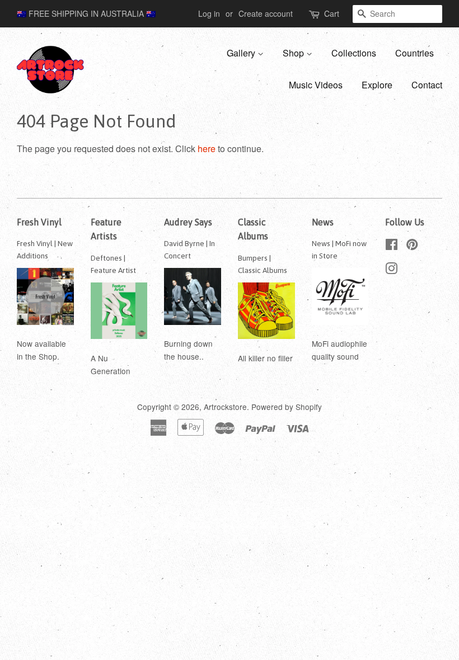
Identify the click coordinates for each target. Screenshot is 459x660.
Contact (426, 84)
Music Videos (316, 84)
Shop (294, 52)
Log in (209, 13)
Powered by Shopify (286, 406)
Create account (265, 13)
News (323, 222)
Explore (377, 84)
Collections (353, 52)
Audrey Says (188, 222)
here (207, 148)
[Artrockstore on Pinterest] (412, 246)
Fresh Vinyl (39, 222)
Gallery (242, 52)
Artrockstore (225, 406)
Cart (331, 13)
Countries (414, 52)
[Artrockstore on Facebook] (391, 246)
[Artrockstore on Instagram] (391, 270)
